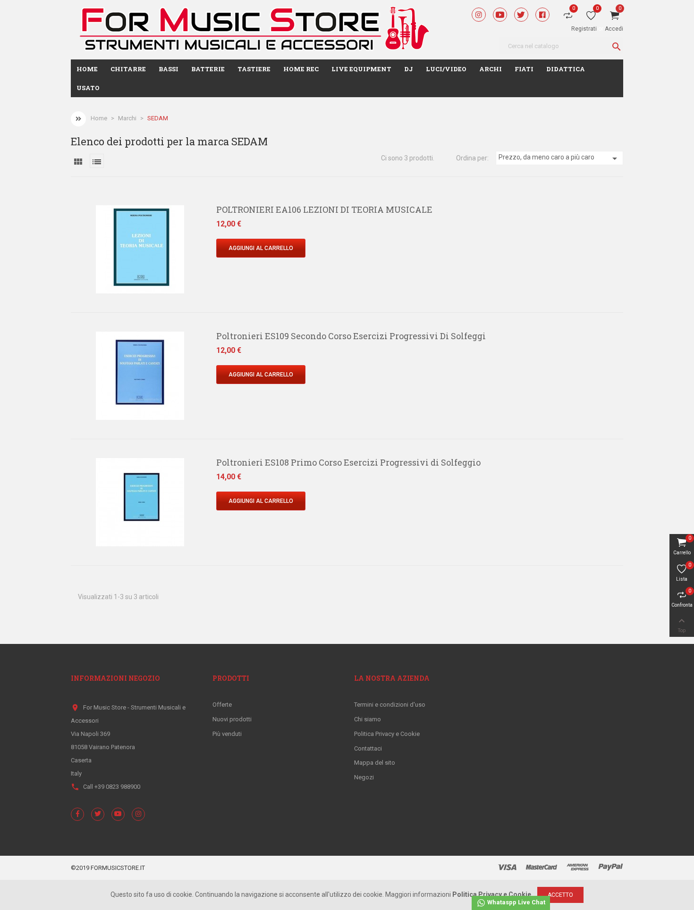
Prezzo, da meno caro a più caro (559, 158)
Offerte (222, 704)
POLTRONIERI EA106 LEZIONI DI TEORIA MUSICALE (324, 209)
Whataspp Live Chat (515, 902)
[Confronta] (69, 255)
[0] (591, 17)
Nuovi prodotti (232, 719)
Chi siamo (367, 719)
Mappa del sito (374, 762)
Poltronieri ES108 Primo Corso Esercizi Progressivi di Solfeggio (348, 462)
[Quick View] (69, 214)
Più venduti (227, 733)
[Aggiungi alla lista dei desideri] (69, 234)
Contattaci (368, 748)
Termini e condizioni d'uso (389, 704)
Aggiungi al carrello (261, 248)
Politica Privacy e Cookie (387, 733)
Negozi (364, 777)
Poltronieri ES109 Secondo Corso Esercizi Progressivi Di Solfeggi (351, 336)
